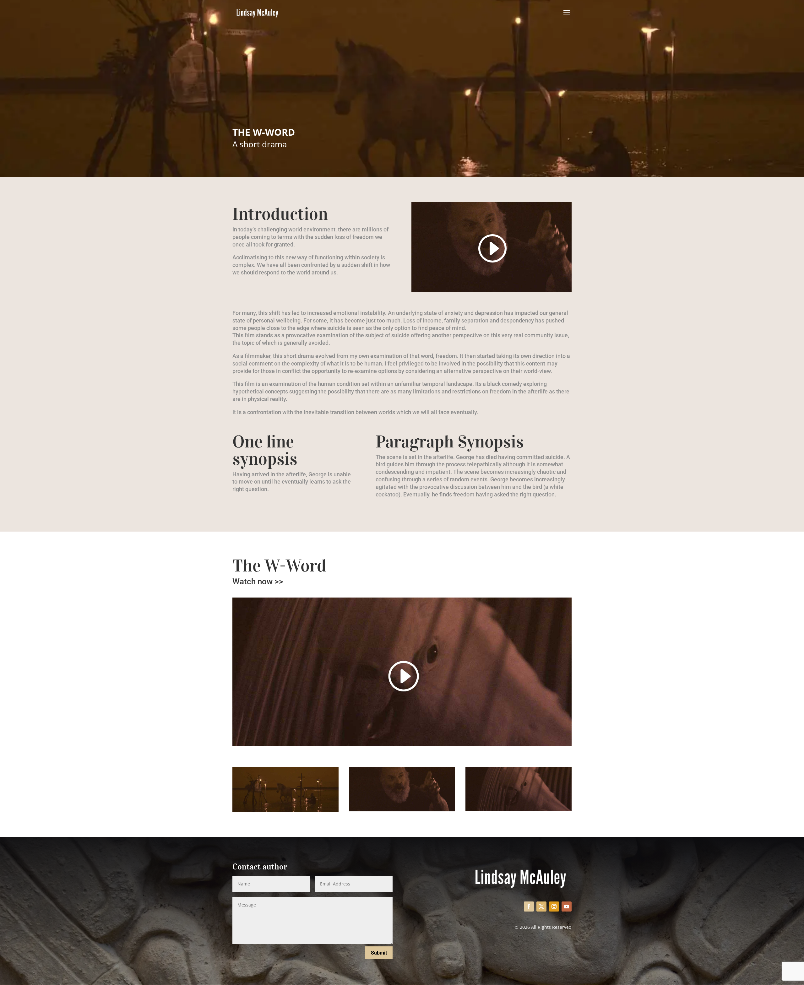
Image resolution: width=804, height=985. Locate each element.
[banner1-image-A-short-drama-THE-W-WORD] (285, 810)
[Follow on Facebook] (529, 906)
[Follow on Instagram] (554, 906)
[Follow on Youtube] (567, 906)
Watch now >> (257, 581)
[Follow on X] (541, 906)
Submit (379, 953)
